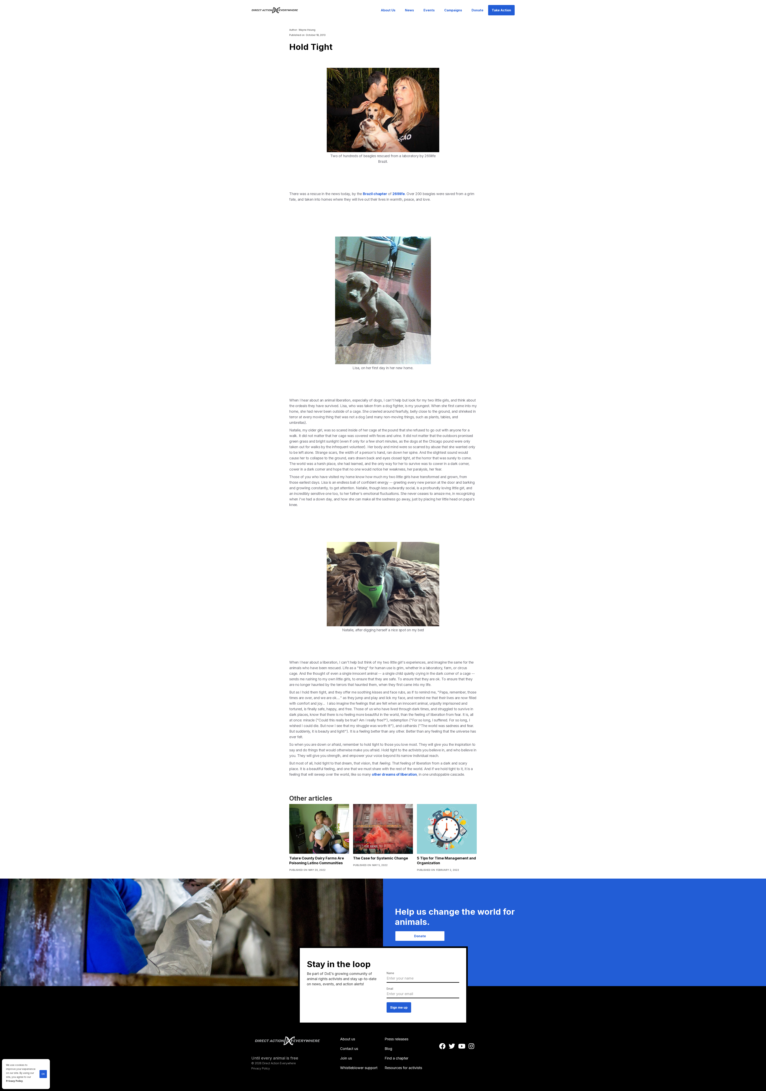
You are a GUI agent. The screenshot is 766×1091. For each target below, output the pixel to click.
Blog (388, 1049)
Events (429, 10)
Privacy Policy (14, 1081)
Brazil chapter (375, 194)
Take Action (501, 10)
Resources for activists (403, 1068)
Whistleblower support (358, 1068)
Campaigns (453, 10)
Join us (346, 1058)
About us (347, 1039)
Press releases (396, 1039)
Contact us (349, 1049)
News (409, 10)
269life (398, 194)
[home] (277, 10)
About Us (388, 10)
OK (43, 1074)
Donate (477, 10)
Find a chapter (396, 1058)
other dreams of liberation (394, 774)
